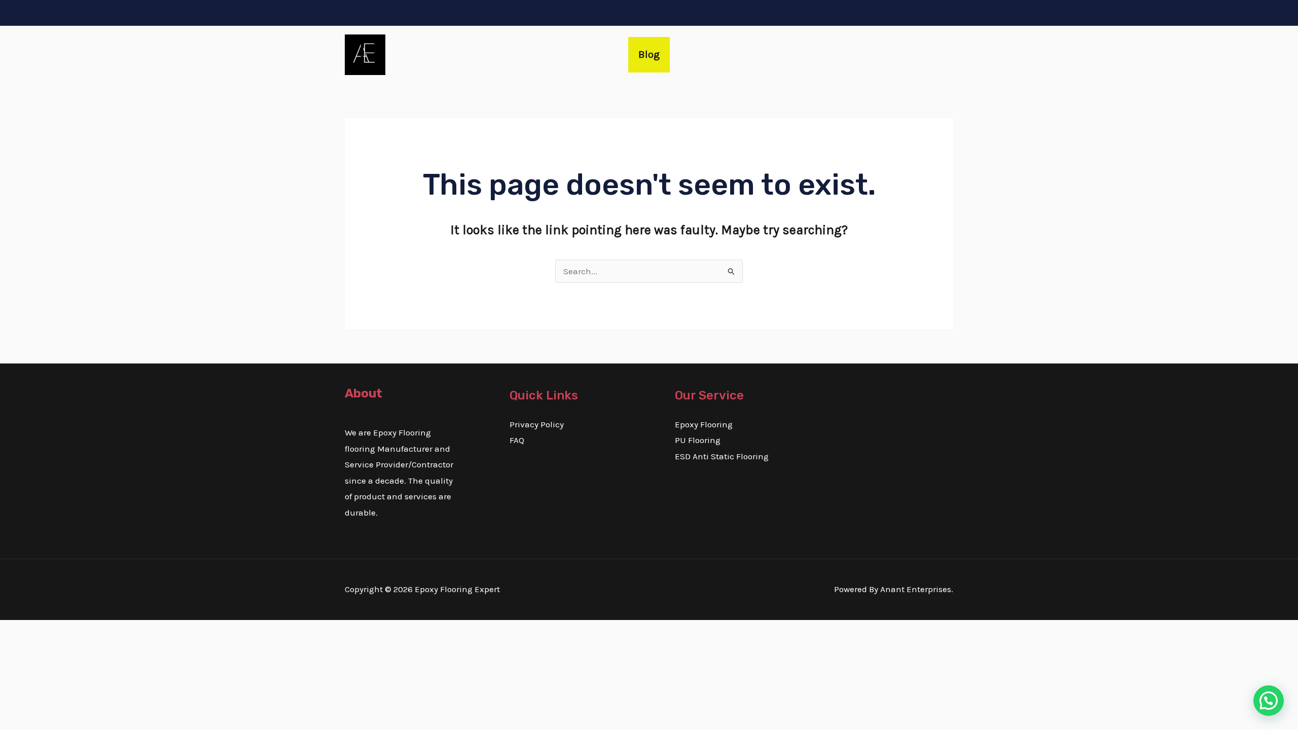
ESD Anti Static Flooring (722, 456)
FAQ (517, 440)
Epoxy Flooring (704, 424)
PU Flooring (697, 440)
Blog (649, 54)
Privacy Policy (537, 424)
